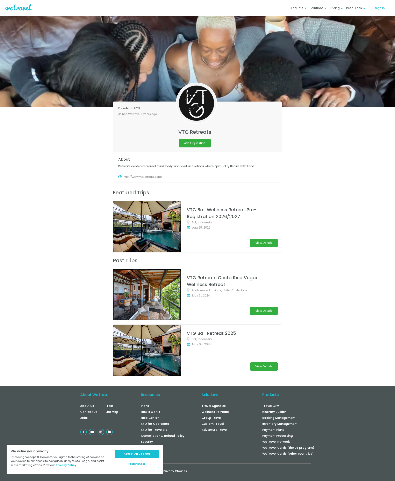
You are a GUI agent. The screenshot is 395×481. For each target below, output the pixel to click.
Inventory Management (279, 424)
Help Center (150, 418)
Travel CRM (270, 406)
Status (146, 448)
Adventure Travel (215, 430)
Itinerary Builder (274, 412)
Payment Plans (273, 430)
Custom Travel (213, 424)
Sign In (380, 8)
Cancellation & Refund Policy (162, 436)
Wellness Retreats (215, 412)
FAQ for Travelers (154, 430)
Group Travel (212, 418)
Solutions (210, 394)
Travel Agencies (214, 406)
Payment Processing (277, 436)
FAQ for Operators (155, 424)
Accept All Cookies (137, 454)
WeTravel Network (276, 442)
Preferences (136, 464)
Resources (150, 394)
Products (270, 394)
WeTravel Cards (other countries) (288, 454)
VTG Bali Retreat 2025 (211, 333)
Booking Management (278, 418)
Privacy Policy (66, 465)
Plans (145, 406)
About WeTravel (94, 394)
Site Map (112, 412)
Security (147, 442)
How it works (150, 412)
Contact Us (88, 412)
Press (110, 406)
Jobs (84, 418)
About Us (87, 406)
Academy (148, 454)
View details (263, 243)
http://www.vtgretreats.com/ (143, 177)
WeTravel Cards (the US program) (288, 448)
